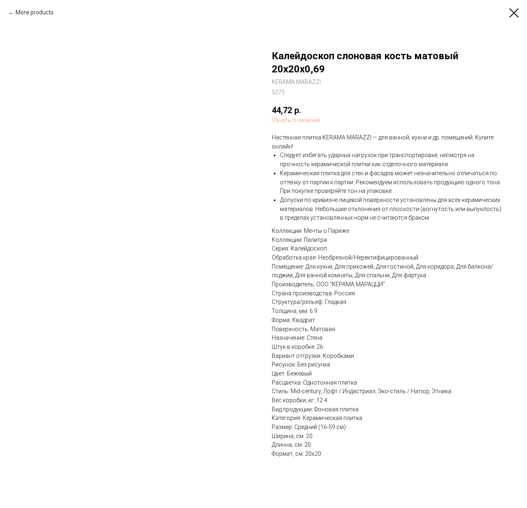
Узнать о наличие (296, 120)
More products (35, 12)
